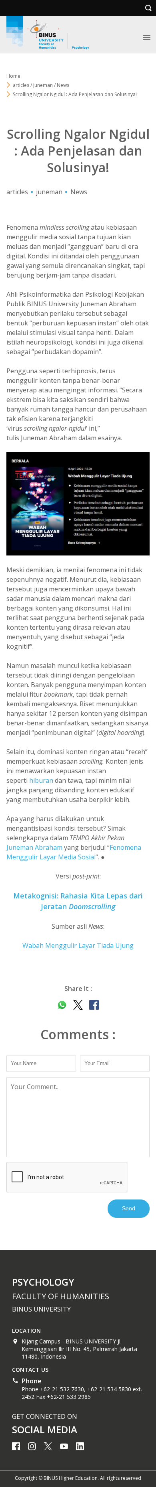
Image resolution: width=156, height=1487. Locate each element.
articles (17, 192)
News (78, 192)
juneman (49, 192)
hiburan (41, 780)
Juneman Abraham (34, 847)
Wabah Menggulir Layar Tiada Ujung (78, 945)
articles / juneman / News (41, 85)
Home (13, 76)
